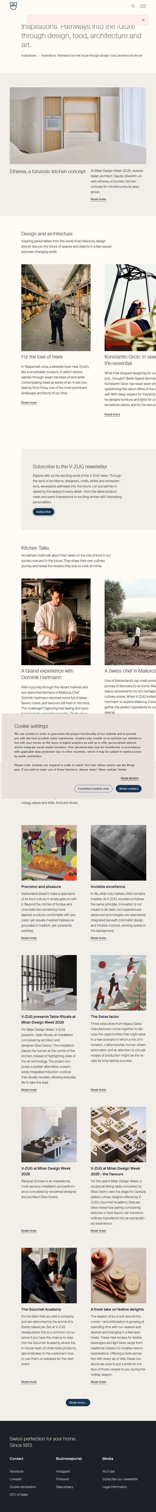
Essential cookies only (93, 788)
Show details (130, 778)
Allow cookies (128, 788)
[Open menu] (143, 6)
